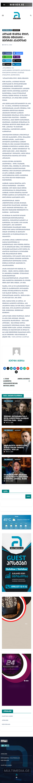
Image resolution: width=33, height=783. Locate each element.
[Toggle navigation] (3, 15)
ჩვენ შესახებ (6, 724)
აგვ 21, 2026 (9, 481)
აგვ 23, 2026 (9, 422)
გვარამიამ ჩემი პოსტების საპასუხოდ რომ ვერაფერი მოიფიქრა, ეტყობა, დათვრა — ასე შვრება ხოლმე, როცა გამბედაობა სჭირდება (16, 479)
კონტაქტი (5, 720)
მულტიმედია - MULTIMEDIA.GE (10, 758)
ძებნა (5, 491)
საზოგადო (16, 30)
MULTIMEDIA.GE (7, 30)
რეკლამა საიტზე (7, 716)
